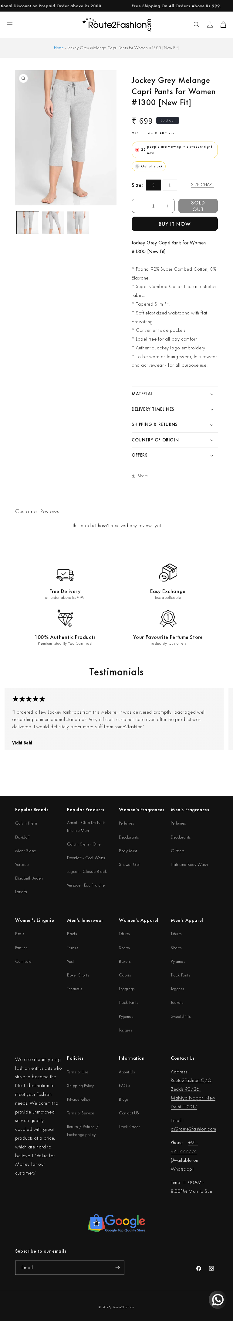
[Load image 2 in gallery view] (53, 222)
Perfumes (126, 823)
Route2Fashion (123, 1307)
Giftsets (177, 850)
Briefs (72, 933)
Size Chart (202, 184)
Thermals (74, 988)
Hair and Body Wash (189, 864)
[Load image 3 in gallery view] (78, 222)
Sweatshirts (181, 1016)
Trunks (72, 947)
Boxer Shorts (78, 975)
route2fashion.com (197, 1129)
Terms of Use (77, 1072)
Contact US (129, 1113)
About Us (127, 1072)
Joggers (125, 1030)
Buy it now (175, 223)
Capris (125, 975)
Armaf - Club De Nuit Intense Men (86, 826)
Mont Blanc (25, 850)
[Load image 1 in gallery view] (28, 222)
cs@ (175, 1129)
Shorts (124, 947)
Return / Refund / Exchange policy (83, 1130)
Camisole (23, 961)
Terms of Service (80, 1113)
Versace (22, 864)
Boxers (125, 961)
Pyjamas (126, 1016)
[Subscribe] (117, 1268)
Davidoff (22, 837)
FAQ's (124, 1085)
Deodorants (129, 837)
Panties (21, 947)
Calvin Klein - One (84, 844)
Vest (70, 961)
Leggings (127, 988)
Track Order (129, 1126)
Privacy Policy (78, 1099)
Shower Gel (129, 864)
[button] (196, 24)
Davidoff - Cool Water (86, 857)
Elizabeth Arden (29, 878)
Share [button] (143, 476)
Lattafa (21, 891)
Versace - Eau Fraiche (86, 885)
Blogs (124, 1099)
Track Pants (128, 1002)
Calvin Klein (26, 823)
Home (59, 47)
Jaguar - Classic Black (87, 871)
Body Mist (128, 850)
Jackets (177, 1002)
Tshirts (124, 933)
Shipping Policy (80, 1085)
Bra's (19, 933)
